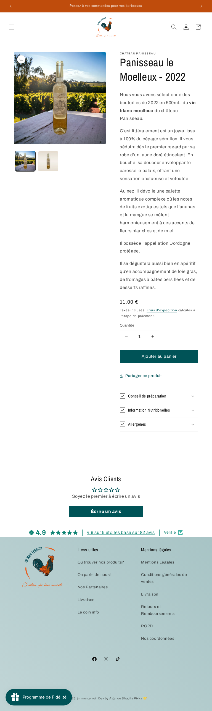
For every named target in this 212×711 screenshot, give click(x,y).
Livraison (86, 600)
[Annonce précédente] (11, 6)
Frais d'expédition (162, 310)
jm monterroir (87, 698)
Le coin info (88, 612)
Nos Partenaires (93, 587)
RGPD (147, 626)
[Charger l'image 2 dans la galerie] (48, 161)
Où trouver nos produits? (101, 562)
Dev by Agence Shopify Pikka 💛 (122, 698)
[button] (12, 27)
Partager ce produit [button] (143, 376)
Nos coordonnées (157, 638)
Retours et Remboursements (157, 610)
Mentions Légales (157, 562)
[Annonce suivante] (201, 6)
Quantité (127, 325)
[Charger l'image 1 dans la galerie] (25, 161)
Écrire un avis (106, 511)
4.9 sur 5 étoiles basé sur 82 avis (121, 532)
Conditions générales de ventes (164, 578)
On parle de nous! (94, 575)
